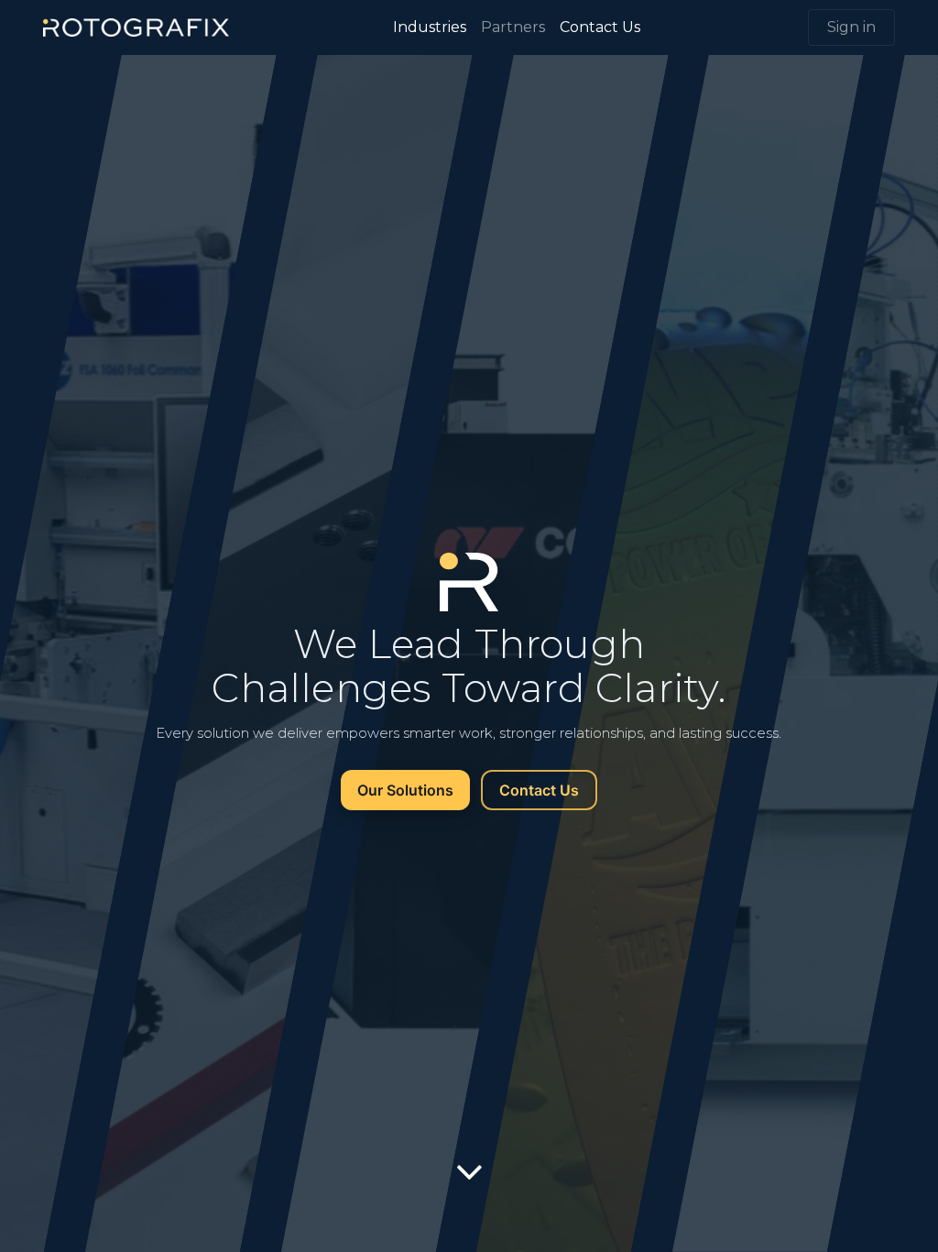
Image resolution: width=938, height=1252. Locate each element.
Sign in (851, 27)
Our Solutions (405, 790)
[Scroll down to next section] (469, 1172)
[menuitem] (430, 27)
